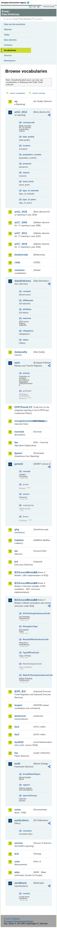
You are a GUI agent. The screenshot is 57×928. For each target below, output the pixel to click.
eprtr (17, 362)
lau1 (16, 726)
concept (26, 471)
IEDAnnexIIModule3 (23, 583)
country (26, 893)
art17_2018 (20, 244)
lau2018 (18, 742)
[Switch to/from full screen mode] (39, 6)
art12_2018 (20, 211)
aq (15, 101)
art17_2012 (20, 233)
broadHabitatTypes (28, 774)
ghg (16, 529)
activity (26, 373)
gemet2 (18, 464)
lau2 (16, 734)
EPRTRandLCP (23, 407)
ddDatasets (28, 300)
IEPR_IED (20, 691)
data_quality (28, 137)
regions (26, 785)
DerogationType (28, 626)
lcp (16, 753)
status (25, 340)
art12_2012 (20, 112)
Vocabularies (10, 50)
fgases (18, 453)
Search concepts (39, 93)
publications (21, 820)
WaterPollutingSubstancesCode (28, 675)
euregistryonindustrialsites (23, 421)
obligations (28, 331)
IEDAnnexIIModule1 (23, 572)
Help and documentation (14, 24)
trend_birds (28, 181)
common (19, 270)
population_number (28, 154)
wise (17, 872)
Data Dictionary (25, 19)
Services (8, 55)
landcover (20, 716)
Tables (7, 35)
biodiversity (21, 254)
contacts (27, 291)
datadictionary (22, 281)
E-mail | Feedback (12, 918)
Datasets (8, 29)
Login (34, 7)
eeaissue (27, 318)
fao (16, 442)
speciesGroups (28, 795)
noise (17, 809)
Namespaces (10, 60)
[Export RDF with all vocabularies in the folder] (49, 115)
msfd (17, 763)
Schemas (8, 45)
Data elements (10, 40)
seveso (18, 843)
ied (16, 561)
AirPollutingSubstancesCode (28, 613)
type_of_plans (28, 199)
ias (16, 551)
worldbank (20, 883)
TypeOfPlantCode (28, 652)
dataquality (20, 352)
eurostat (19, 431)
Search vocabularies (17, 93)
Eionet (15, 19)
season (26, 172)
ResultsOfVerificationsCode (28, 639)
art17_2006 (20, 222)
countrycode (28, 122)
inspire (18, 705)
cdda (17, 262)
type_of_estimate (28, 190)
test (16, 854)
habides (19, 540)
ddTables (27, 309)
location (26, 145)
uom (17, 861)
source (26, 494)
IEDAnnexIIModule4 (23, 600)
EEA (16, 2)
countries (27, 831)
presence (27, 163)
